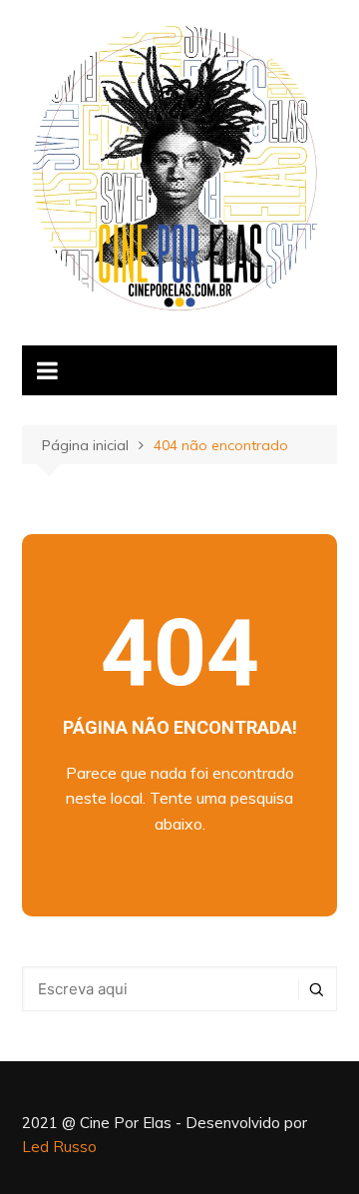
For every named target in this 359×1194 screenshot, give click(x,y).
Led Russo (59, 1146)
